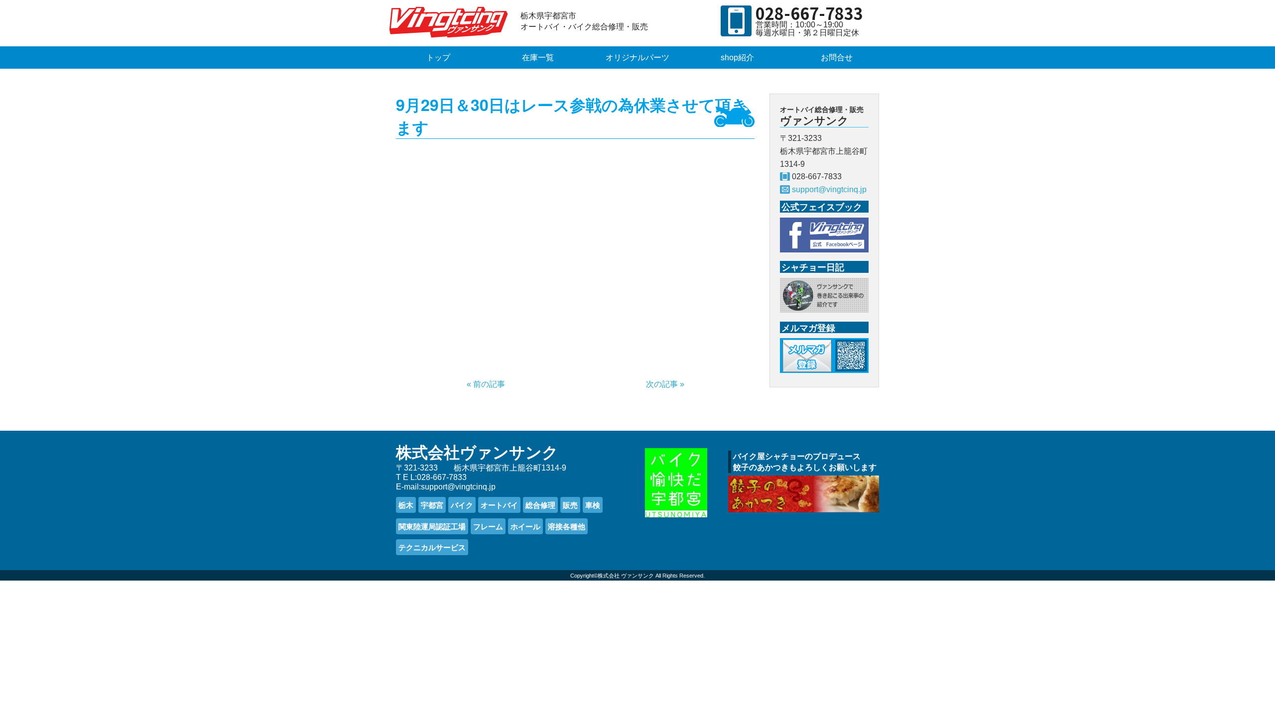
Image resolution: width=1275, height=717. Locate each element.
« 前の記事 (486, 384)
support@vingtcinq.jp (829, 189)
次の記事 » (665, 384)
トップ (438, 57)
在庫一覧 (538, 57)
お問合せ (837, 57)
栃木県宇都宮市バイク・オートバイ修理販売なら (450, 22)
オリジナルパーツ (637, 57)
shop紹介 (737, 57)
